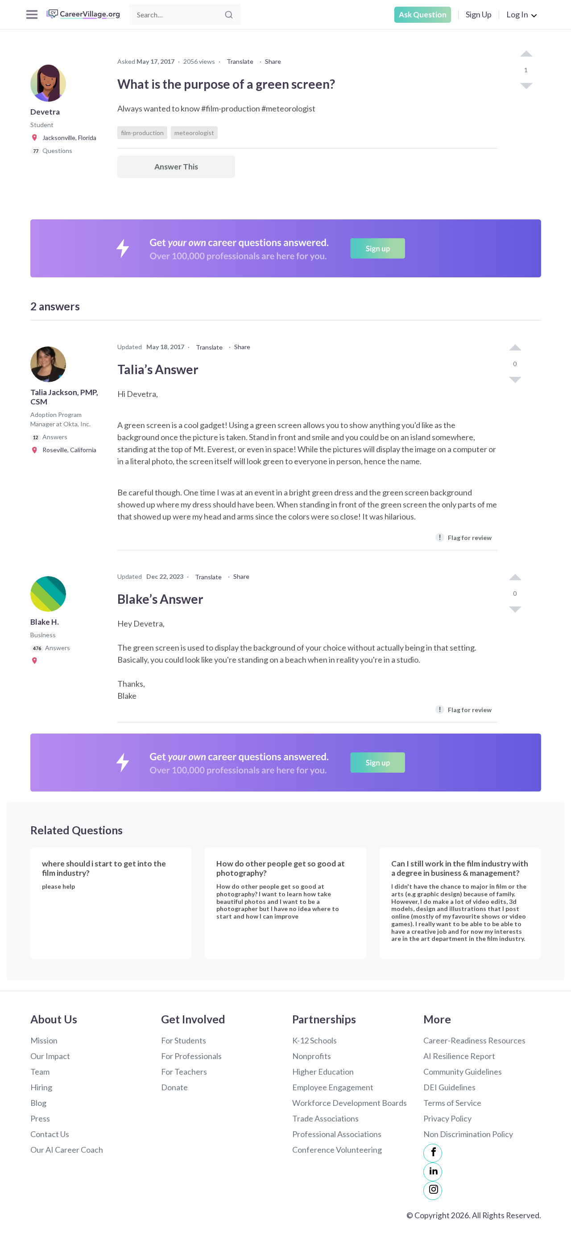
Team (40, 1071)
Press (40, 1118)
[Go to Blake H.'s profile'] (50, 596)
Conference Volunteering (337, 1149)
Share (273, 61)
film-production (142, 132)
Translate (240, 61)
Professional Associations (336, 1134)
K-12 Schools (314, 1040)
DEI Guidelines (449, 1087)
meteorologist (194, 132)
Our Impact (50, 1056)
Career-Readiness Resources (474, 1040)
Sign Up (479, 14)
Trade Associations (325, 1118)
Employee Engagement (332, 1087)
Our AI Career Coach (66, 1149)
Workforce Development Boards (349, 1103)
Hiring (41, 1087)
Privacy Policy (447, 1118)
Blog (38, 1103)
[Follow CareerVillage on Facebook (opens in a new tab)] (432, 1153)
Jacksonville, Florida (67, 137)
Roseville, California (67, 449)
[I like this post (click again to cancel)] (526, 54)
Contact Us (49, 1134)
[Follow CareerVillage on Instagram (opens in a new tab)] (432, 1190)
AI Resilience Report (459, 1056)
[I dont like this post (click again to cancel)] (526, 85)
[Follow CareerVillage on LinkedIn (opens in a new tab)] (432, 1172)
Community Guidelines (462, 1071)
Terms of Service (452, 1103)
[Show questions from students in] (35, 660)
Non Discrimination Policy (468, 1134)
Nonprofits (311, 1056)
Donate (174, 1087)
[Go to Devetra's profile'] (50, 86)
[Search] (228, 15)
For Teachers (184, 1071)
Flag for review (465, 537)
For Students (183, 1040)
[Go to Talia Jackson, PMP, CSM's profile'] (50, 367)
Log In (517, 14)
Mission (44, 1040)
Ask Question (423, 14)
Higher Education (323, 1071)
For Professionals (191, 1056)
